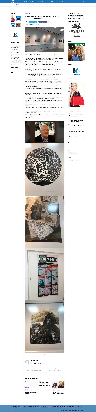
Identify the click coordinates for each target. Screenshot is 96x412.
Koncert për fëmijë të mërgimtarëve (76, 131)
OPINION (62, 1)
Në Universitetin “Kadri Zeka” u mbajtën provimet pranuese (75, 121)
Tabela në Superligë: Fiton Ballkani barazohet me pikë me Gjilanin (16, 54)
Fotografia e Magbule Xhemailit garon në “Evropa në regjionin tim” (44, 384)
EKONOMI (40, 1)
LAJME (25, 1)
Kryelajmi (32, 24)
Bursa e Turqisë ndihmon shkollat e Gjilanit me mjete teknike (76, 126)
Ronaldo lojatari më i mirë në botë (76, 136)
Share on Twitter (34, 22)
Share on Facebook (43, 22)
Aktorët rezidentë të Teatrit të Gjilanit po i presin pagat (76, 115)
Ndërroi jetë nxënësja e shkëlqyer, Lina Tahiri (31, 4)
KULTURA (49, 1)
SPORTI (32, 1)
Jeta (56, 1)
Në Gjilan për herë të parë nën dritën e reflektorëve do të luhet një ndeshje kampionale (16, 46)
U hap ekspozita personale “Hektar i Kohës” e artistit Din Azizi (58, 392)
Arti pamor (27, 13)
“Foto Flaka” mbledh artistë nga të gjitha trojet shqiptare (31, 392)
